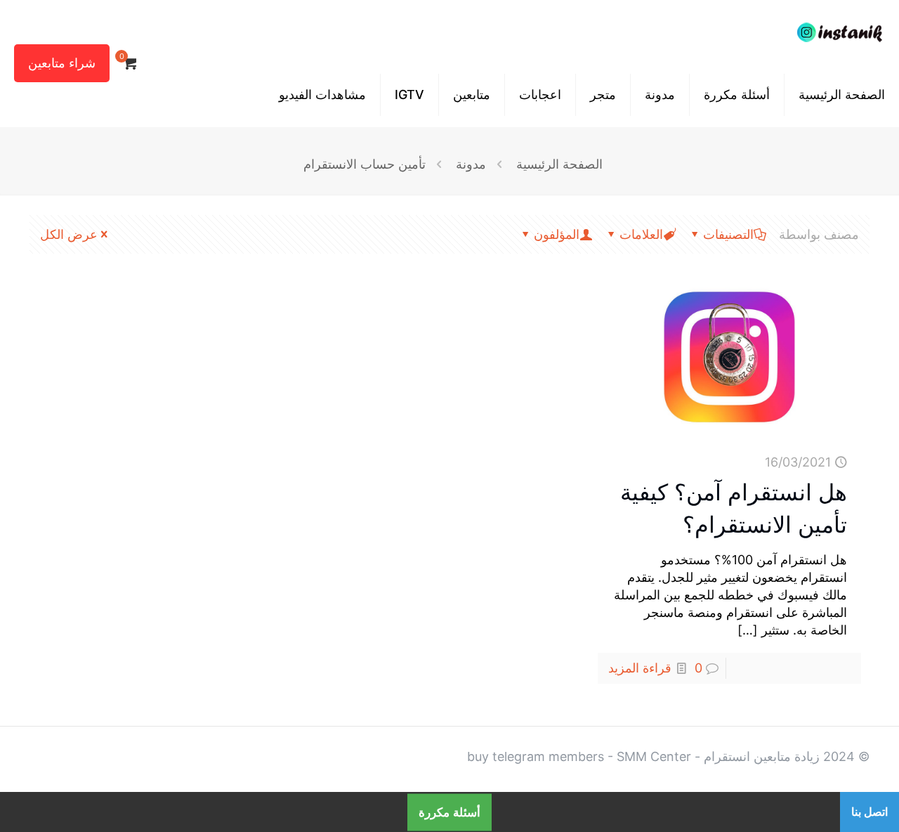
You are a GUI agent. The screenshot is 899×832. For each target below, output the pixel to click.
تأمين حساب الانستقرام (364, 164)
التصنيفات (728, 234)
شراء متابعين (62, 63)
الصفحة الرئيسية (559, 164)
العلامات (641, 234)
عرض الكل (69, 234)
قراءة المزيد (639, 668)
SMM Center (654, 756)
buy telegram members (535, 756)
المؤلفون (556, 234)
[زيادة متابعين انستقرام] (839, 31)
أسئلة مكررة (449, 812)
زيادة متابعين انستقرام (762, 756)
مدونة (471, 164)
